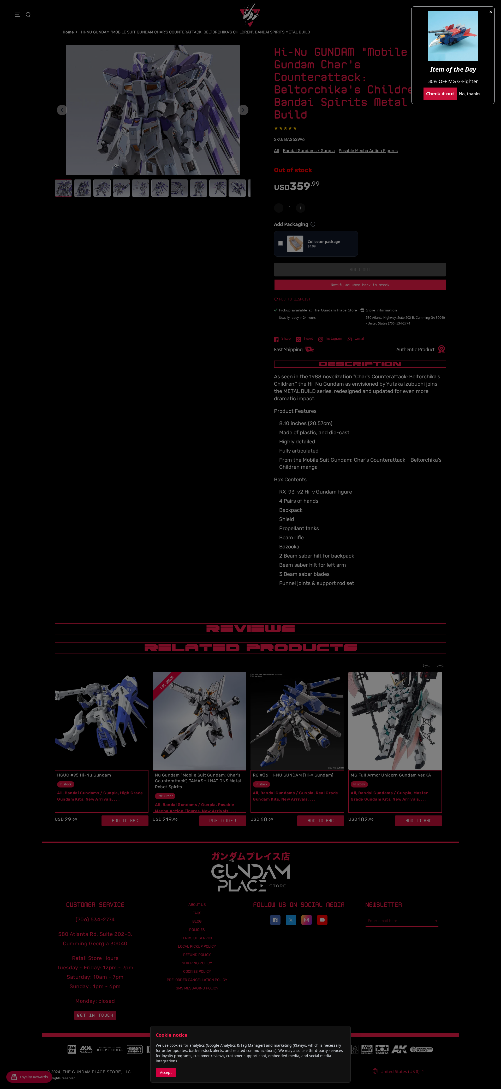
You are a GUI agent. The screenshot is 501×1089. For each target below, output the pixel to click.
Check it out (440, 93)
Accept (166, 1072)
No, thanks (469, 94)
